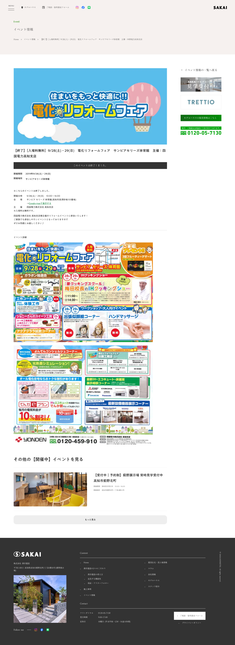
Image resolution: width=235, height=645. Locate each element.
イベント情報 (29, 39)
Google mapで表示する (40, 203)
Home (16, 39)
